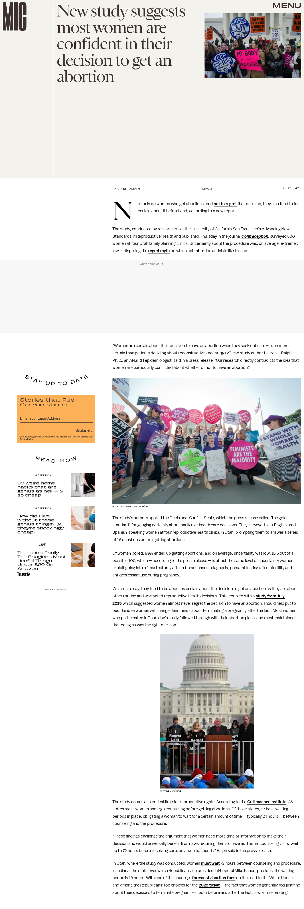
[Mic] (14, 16)
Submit (84, 430)
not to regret (225, 204)
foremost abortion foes (213, 878)
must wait (210, 863)
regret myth (159, 251)
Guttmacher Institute (266, 802)
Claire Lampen (128, 189)
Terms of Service (79, 437)
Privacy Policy (26, 439)
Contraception (254, 236)
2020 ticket (209, 885)
